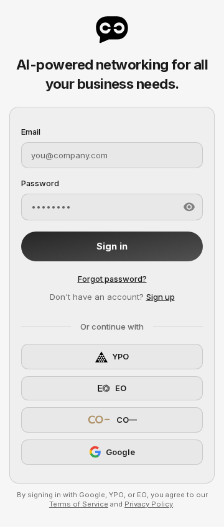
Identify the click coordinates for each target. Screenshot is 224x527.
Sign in (112, 246)
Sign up (160, 297)
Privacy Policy (148, 504)
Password (40, 183)
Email (30, 132)
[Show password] (189, 207)
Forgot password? (112, 279)
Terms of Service (78, 504)
